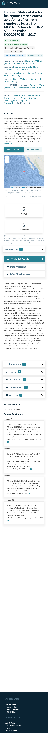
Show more (8, 143)
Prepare (8, 728)
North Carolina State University (19, 63)
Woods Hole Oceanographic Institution (23, 87)
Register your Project (13, 725)
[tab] (24, 259)
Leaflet (12, 187)
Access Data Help (12, 709)
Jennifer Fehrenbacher (24, 73)
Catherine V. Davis (34, 61)
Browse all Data (11, 707)
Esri (23, 187)
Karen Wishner (20, 79)
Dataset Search (11, 704)
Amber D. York (37, 85)
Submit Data (10, 723)
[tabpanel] (24, 318)
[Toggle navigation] (44, 3)
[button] (7, 157)
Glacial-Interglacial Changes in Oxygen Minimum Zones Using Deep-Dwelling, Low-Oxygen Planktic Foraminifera (22, 99)
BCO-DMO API (11, 712)
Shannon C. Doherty (22, 67)
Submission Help (11, 730)
